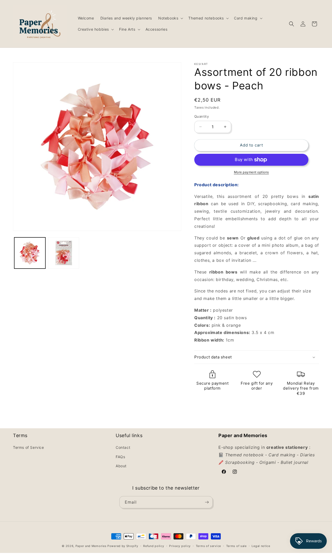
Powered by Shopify (122, 546)
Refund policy (153, 546)
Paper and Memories (91, 546)
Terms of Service (28, 447)
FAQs (120, 457)
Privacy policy (180, 546)
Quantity (201, 116)
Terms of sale (236, 546)
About (121, 466)
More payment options (251, 172)
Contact (123, 447)
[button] (170, 18)
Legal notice (261, 546)
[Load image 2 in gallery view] (63, 253)
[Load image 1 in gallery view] (29, 253)
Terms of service (208, 546)
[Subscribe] (206, 502)
